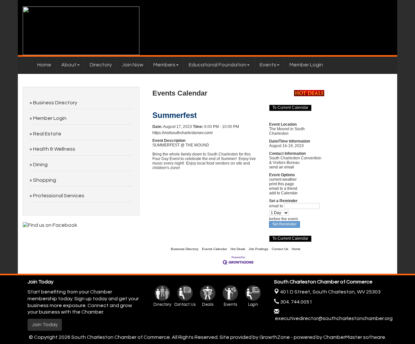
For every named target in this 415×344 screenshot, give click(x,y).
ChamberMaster (342, 337)
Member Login (306, 64)
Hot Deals (238, 249)
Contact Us (280, 249)
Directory (101, 64)
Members (164, 64)
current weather (283, 179)
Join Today (45, 324)
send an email (281, 167)
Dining (40, 164)
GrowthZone (274, 337)
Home (44, 64)
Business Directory (184, 249)
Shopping (44, 180)
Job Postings (258, 249)
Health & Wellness (54, 149)
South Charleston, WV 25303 (330, 291)
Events (268, 64)
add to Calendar (283, 193)
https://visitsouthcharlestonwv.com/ (182, 133)
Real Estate (47, 133)
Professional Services (58, 195)
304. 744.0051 (295, 301)
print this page (281, 184)
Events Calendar (214, 249)
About (69, 64)
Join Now (132, 64)
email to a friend (283, 188)
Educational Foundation (217, 64)
